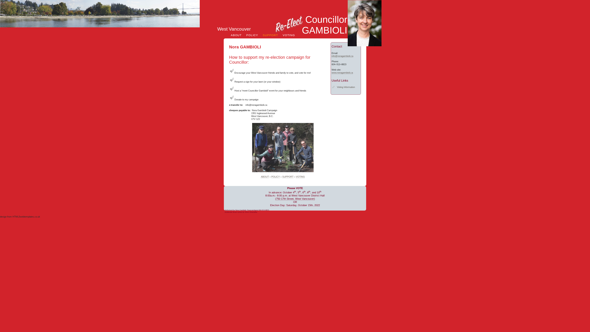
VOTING (289, 35)
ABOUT (236, 35)
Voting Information (346, 87)
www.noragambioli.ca (342, 72)
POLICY (252, 35)
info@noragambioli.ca (342, 56)
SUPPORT (270, 35)
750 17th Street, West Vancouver (295, 198)
